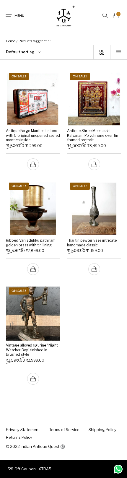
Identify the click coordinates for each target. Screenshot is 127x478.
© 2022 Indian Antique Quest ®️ (35, 446)
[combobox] (46, 52)
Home (10, 41)
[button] (33, 164)
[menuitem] (22, 430)
